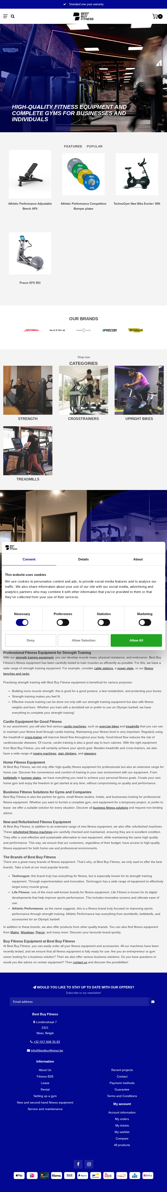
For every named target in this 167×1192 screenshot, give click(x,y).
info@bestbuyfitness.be (47, 1050)
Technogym (94, 881)
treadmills (132, 726)
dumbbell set (80, 707)
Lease (45, 1083)
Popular (95, 146)
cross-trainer (33, 737)
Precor (40, 932)
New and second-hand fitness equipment (45, 1102)
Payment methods (122, 1083)
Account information (122, 1112)
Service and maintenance (45, 1109)
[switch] (63, 622)
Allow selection (83, 640)
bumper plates (31, 777)
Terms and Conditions (122, 1096)
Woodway (27, 932)
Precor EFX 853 (30, 282)
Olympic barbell (127, 707)
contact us (80, 962)
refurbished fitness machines (32, 832)
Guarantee (122, 1089)
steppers (90, 753)
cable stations (103, 668)
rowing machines (44, 753)
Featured (73, 146)
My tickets (122, 1125)
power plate (125, 668)
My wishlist (122, 1132)
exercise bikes (109, 726)
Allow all (136, 640)
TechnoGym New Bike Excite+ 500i (137, 203)
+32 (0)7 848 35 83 (46, 1041)
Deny (31, 640)
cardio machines (74, 726)
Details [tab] (83, 559)
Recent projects (122, 1070)
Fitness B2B (45, 1076)
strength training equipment (34, 657)
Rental (45, 1089)
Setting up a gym (45, 1096)
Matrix (14, 932)
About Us (45, 1070)
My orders (122, 1119)
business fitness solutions (110, 807)
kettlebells (10, 777)
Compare (122, 1138)
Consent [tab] (29, 559)
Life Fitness (119, 892)
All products (122, 1145)
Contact (122, 1076)
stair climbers (67, 753)
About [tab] (138, 559)
